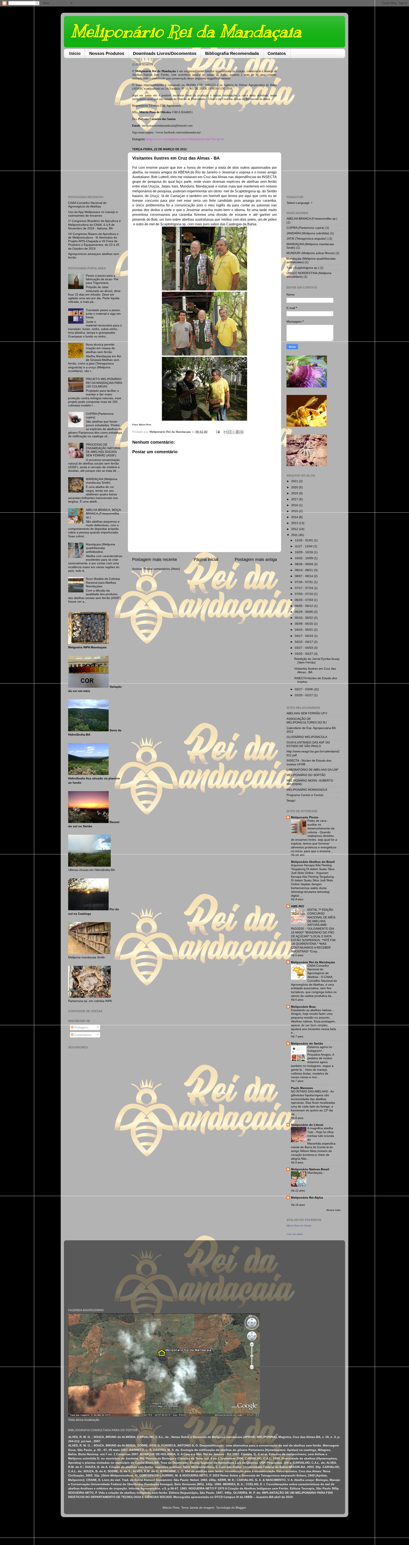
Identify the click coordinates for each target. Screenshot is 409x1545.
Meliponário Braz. (303, 1006)
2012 (295, 529)
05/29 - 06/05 (304, 611)
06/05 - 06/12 (304, 605)
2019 (295, 493)
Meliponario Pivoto (304, 817)
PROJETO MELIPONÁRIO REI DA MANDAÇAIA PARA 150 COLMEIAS (104, 382)
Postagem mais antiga (256, 559)
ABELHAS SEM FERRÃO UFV (307, 713)
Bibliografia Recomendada (232, 53)
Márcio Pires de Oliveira (299, 1225)
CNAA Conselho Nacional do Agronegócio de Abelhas (87, 204)
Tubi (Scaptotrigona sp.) (303, 267)
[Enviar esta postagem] (218, 431)
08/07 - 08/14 (304, 576)
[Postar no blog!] (230, 432)
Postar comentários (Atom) (162, 568)
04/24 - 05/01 (304, 629)
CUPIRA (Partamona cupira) (305, 227)
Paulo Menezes (302, 1088)
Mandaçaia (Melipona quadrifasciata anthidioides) (100, 548)
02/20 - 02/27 (304, 695)
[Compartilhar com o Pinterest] (242, 432)
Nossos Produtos (106, 53)
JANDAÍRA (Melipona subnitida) (308, 233)
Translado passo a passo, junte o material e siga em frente (103, 313)
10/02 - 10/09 (304, 558)
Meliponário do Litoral (307, 1124)
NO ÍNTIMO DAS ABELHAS (310, 1091)
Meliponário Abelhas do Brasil (313, 861)
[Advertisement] (95, 125)
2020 (295, 487)
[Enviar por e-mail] (225, 432)
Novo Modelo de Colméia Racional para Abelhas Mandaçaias (103, 582)
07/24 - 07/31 (304, 582)
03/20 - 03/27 (304, 653)
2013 (295, 523)
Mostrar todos (333, 1210)
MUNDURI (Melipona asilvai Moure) (311, 253)
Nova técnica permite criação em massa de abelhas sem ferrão (100, 348)
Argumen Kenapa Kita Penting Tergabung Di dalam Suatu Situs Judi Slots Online (312, 869)
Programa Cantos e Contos (305, 795)
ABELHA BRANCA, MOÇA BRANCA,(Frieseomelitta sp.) (103, 513)
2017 (295, 499)
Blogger (241, 1507)
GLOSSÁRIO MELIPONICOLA (307, 737)
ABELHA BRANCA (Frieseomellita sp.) (312, 218)
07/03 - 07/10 (304, 594)
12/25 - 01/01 (304, 540)
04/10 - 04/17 (304, 641)
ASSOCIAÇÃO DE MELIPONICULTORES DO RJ (307, 720)
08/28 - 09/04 (304, 564)
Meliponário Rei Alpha (307, 1197)
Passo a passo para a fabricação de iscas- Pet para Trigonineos (102, 279)
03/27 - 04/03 (304, 647)
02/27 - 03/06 (304, 689)
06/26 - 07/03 (304, 600)
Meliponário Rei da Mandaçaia (185, 31)
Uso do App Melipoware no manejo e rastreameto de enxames (93, 213)
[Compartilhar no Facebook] (238, 432)
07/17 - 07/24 (304, 588)
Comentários (82, 1034)
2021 (295, 481)
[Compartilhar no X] (234, 432)
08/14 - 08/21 (304, 570)
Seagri (291, 800)
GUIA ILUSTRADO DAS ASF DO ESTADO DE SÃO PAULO (308, 744)
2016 (295, 505)
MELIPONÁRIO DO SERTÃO (306, 775)
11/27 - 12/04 (304, 546)
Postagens (80, 1027)
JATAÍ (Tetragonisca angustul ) (307, 238)
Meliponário (143, 71)
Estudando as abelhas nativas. (312, 1010)
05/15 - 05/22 (304, 617)
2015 (295, 511)
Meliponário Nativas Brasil (310, 1169)
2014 (295, 517)
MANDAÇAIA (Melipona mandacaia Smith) (101, 480)
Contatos (277, 53)
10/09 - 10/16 (304, 552)
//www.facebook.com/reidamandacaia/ (178, 132)
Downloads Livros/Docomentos (164, 53)
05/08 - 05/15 (304, 623)
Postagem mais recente (154, 559)
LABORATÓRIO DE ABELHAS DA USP (312, 769)
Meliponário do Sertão (307, 1043)
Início (75, 53)
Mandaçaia (315, 1172)
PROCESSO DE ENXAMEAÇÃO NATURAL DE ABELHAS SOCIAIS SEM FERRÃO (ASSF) (103, 450)
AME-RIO (297, 906)
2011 (294, 535)
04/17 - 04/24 (304, 635)
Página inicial (206, 559)
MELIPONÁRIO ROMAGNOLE (307, 789)
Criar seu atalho (295, 1234)
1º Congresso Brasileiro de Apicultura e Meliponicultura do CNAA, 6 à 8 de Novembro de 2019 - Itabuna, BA (94, 224)
